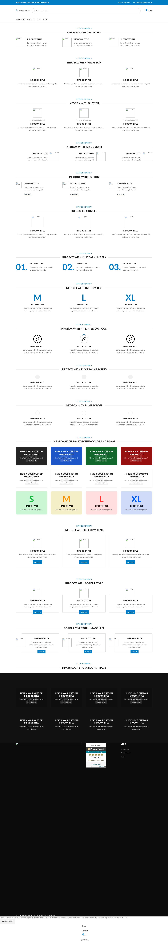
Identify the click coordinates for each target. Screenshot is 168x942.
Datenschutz (125, 753)
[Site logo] (22, 11)
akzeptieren (7, 921)
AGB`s (123, 757)
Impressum (125, 749)
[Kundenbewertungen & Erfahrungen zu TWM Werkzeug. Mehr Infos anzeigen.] (96, 755)
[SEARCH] (138, 10)
